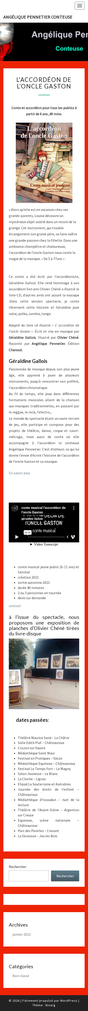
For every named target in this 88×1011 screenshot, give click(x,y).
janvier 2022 (21, 934)
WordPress (68, 1001)
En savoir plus (19, 473)
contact (15, 605)
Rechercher (17, 866)
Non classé (20, 975)
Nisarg (51, 1005)
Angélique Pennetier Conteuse (37, 17)
